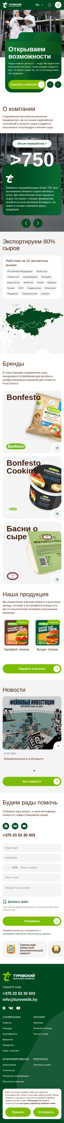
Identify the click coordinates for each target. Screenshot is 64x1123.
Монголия (50, 288)
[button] (34, 66)
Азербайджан (30, 277)
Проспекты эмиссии (13, 1081)
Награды (7, 1028)
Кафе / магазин (11, 1050)
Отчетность (9, 1070)
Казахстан (41, 271)
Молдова (46, 277)
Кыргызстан (13, 282)
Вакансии (8, 1039)
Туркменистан (29, 293)
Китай (40, 282)
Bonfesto (38, 1023)
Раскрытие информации (16, 1076)
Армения (28, 282)
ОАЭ (20, 288)
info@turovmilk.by (20, 999)
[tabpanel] (32, 734)
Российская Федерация (19, 271)
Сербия (45, 293)
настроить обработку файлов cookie (37, 1103)
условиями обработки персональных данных (27, 933)
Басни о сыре (41, 1034)
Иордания (12, 293)
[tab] (29, 770)
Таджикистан (34, 288)
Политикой (33, 1101)
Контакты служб (42, 1065)
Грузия (10, 288)
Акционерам (9, 1065)
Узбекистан (13, 277)
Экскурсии (8, 1045)
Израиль (51, 282)
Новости (7, 1023)
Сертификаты (10, 1034)
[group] (16, 639)
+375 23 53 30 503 (19, 835)
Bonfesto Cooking (43, 1028)
